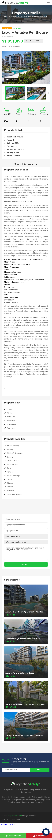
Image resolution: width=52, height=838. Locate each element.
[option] (26, 67)
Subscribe (40, 770)
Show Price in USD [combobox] (32, 41)
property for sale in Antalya (26, 800)
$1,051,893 (12, 41)
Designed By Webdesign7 (11, 819)
